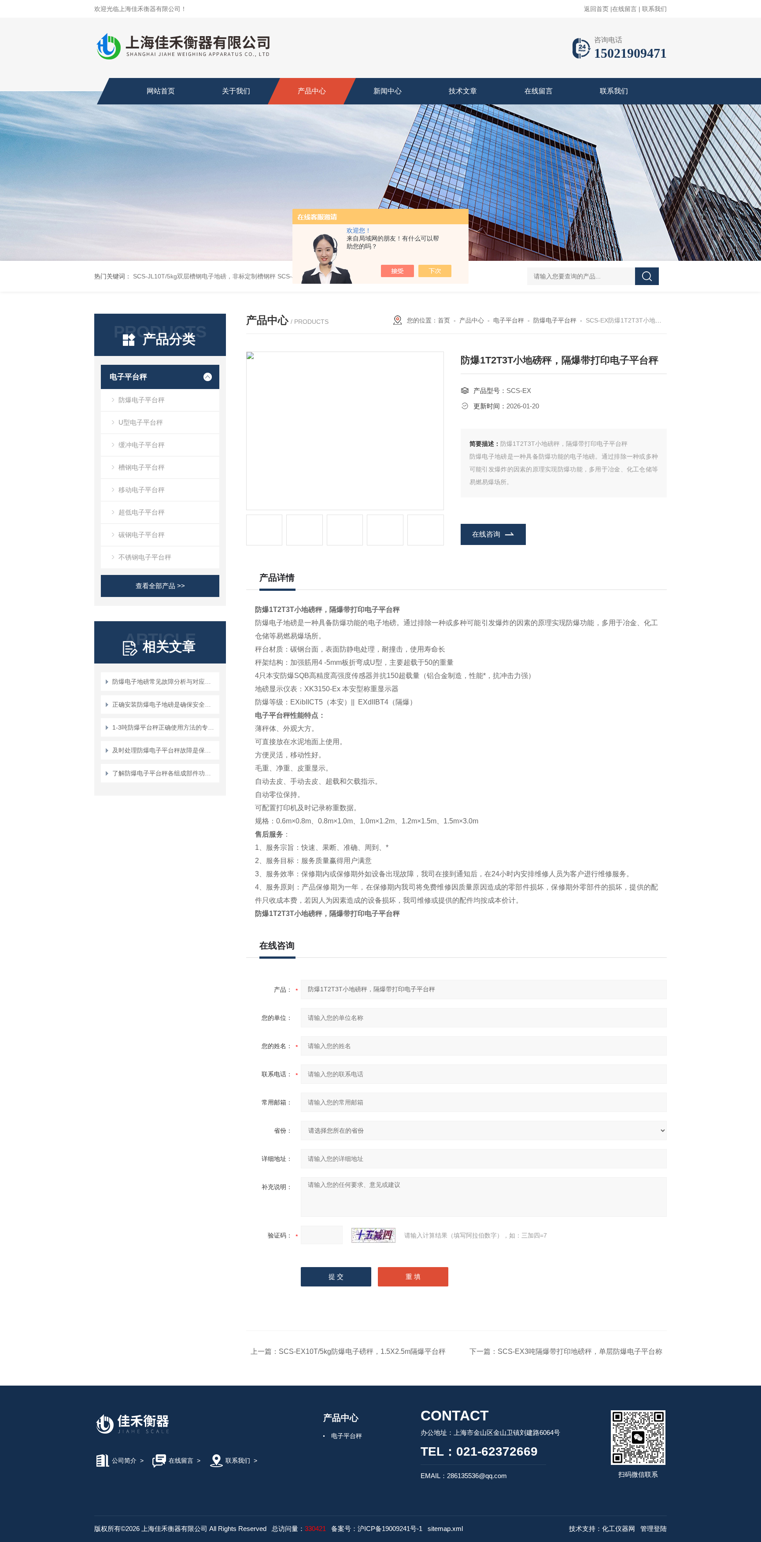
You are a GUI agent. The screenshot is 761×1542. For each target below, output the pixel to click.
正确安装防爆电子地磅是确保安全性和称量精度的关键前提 (164, 704)
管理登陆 (653, 1528)
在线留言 (624, 8)
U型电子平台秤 (140, 422)
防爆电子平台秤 (141, 400)
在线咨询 (486, 534)
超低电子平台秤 (141, 512)
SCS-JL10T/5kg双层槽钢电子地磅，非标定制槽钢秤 (204, 276)
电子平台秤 (128, 377)
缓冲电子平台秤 (141, 445)
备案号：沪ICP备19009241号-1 (376, 1528)
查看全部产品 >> (160, 585)
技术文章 (463, 91)
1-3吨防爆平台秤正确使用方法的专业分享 (164, 727)
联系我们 (654, 8)
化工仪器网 (618, 1528)
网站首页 (161, 91)
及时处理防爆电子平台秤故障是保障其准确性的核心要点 (164, 750)
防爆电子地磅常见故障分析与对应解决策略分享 (164, 681)
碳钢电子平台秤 (141, 534)
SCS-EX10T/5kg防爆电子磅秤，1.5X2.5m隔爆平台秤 (362, 1351)
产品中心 (312, 91)
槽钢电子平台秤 (141, 467)
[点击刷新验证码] (373, 1235)
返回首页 (596, 8)
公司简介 (124, 1460)
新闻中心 (387, 91)
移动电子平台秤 (141, 489)
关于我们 (236, 91)
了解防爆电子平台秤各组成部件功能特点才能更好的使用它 (164, 773)
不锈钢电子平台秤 (144, 557)
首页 (444, 320)
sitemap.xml (445, 1528)
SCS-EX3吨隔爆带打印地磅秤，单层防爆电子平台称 (580, 1351)
